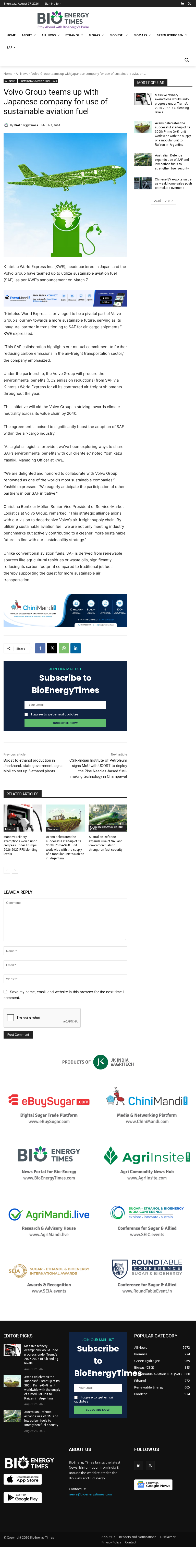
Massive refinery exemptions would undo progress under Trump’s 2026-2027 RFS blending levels (21, 845)
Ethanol (10, 829)
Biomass (53, 829)
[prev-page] (7, 870)
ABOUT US (80, 1449)
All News (22, 73)
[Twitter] (189, 4)
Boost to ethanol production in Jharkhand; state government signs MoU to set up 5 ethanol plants (33, 765)
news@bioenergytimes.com (90, 1494)
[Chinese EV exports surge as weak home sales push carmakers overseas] (143, 183)
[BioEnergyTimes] (7, 125)
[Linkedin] (182, 4)
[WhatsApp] (64, 648)
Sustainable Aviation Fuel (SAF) (38, 81)
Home (8, 73)
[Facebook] (40, 648)
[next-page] (15, 870)
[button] (186, 60)
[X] (52, 648)
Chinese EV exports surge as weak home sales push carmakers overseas (173, 184)
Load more (162, 200)
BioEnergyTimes (26, 125)
